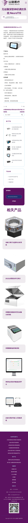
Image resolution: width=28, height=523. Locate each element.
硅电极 (14, 477)
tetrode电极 (14, 474)
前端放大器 (14, 469)
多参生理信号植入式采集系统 (14, 450)
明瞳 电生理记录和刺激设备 (14, 459)
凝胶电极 (14, 479)
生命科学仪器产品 (10, 16)
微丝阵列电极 (14, 471)
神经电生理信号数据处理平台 (14, 453)
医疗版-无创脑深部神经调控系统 (14, 462)
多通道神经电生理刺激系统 (14, 445)
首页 (4, 16)
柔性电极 (14, 482)
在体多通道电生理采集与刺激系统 (14, 439)
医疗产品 (11, 179)
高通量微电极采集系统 (12, 348)
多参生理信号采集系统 (14, 442)
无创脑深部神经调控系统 (14, 447)
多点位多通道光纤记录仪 (13, 278)
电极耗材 (11, 182)
